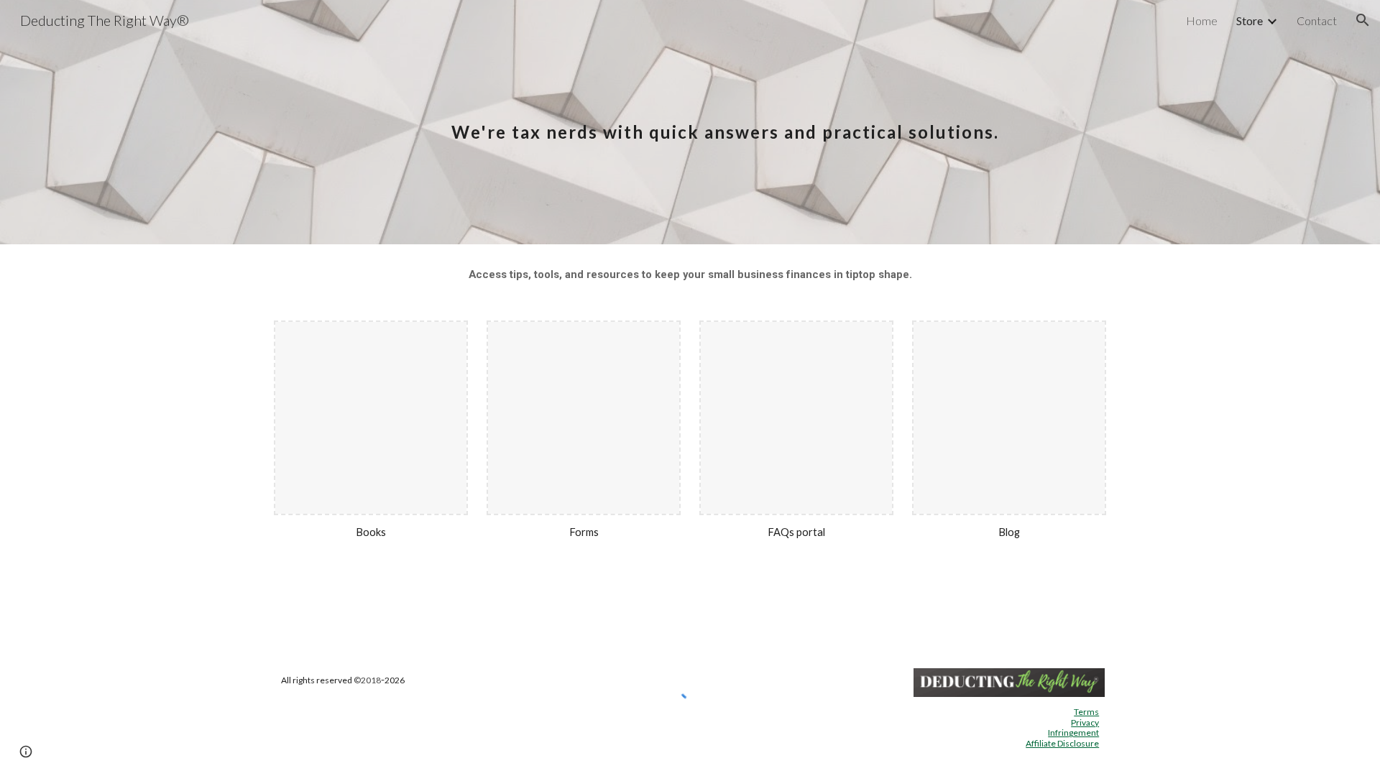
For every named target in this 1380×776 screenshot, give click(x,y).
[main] (725, 122)
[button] (1363, 20)
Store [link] (1249, 20)
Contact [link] (1317, 20)
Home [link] (1202, 20)
